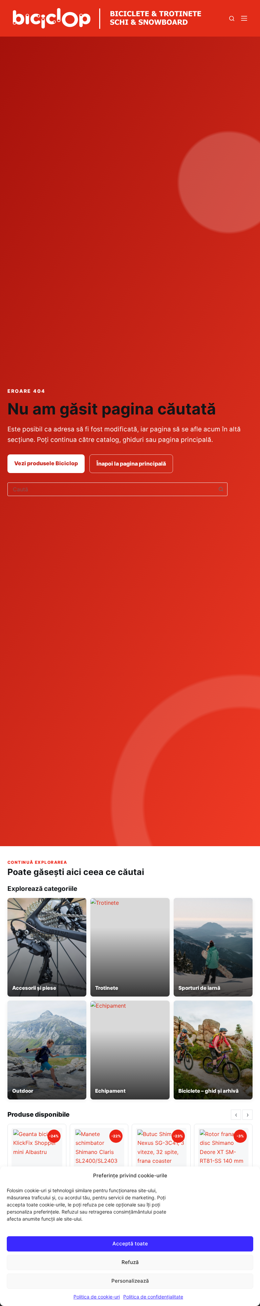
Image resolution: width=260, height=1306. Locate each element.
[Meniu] (244, 18)
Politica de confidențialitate (153, 1297)
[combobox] (111, 489)
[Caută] (231, 18)
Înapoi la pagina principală (131, 463)
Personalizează (130, 1281)
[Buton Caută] (220, 489)
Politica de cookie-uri (96, 1297)
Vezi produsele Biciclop (46, 463)
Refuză (130, 1262)
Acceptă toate (130, 1243)
